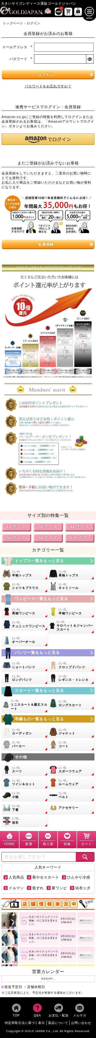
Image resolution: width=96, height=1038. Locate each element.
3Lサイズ (48, 526)
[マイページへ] (78, 11)
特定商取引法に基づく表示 (25, 1022)
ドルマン (16, 888)
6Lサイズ (48, 537)
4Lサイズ (79, 526)
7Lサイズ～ (80, 537)
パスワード (20, 59)
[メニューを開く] (89, 11)
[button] (48, 139)
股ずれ (38, 888)
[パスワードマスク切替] (89, 59)
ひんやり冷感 (78, 877)
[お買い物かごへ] (68, 11)
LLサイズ (16, 526)
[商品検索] (85, 856)
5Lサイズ (16, 537)
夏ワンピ (59, 888)
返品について (58, 1022)
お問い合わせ (81, 1022)
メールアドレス (17, 47)
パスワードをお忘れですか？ (48, 86)
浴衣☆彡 (83, 888)
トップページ (13, 23)
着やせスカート (45, 877)
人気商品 (16, 877)
